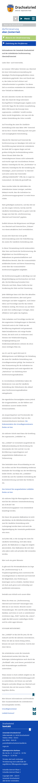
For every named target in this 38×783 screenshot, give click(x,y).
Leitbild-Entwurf (8, 713)
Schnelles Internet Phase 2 (12, 770)
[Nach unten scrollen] (15, 18)
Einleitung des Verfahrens (16, 43)
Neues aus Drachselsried (13, 25)
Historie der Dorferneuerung (18, 38)
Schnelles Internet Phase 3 (12, 772)
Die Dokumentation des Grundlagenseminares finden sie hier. (17, 424)
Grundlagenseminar (9, 709)
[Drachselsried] (21, 8)
